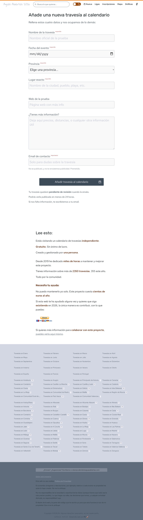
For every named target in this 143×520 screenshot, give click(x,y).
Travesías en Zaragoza (110, 451)
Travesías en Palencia (51, 439)
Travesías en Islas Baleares (113, 388)
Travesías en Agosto (109, 357)
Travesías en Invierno (21, 368)
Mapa (119, 4)
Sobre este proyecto (43, 477)
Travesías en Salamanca (111, 439)
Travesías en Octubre (51, 361)
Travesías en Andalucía (23, 380)
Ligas (97, 4)
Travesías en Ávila (50, 406)
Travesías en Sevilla (51, 443)
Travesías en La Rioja (22, 392)
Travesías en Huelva (81, 423)
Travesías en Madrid (110, 431)
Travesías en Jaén (21, 427)
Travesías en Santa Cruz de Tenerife (28, 447)
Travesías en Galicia (81, 388)
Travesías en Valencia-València (114, 447)
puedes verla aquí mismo (49, 334)
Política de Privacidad (63, 481)
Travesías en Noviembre (81, 361)
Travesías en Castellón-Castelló (56, 414)
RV (85, 517)
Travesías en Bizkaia (51, 451)
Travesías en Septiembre (23, 361)
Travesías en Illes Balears (112, 406)
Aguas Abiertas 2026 (17, 4)
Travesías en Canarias (111, 380)
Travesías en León (21, 431)
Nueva (89, 4)
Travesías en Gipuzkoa (52, 423)
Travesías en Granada (111, 418)
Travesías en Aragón (50, 380)
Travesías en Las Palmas (112, 427)
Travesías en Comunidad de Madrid (57, 392)
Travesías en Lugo (80, 431)
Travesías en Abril (108, 353)
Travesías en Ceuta (21, 388)
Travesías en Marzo (80, 353)
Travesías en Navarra (110, 435)
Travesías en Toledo (80, 447)
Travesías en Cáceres (81, 410)
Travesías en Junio (50, 357)
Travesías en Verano (80, 368)
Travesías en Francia (50, 374)
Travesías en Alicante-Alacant (85, 402)
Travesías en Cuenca (51, 418)
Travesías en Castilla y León (84, 384)
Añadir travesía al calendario (71, 182)
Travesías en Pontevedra (83, 439)
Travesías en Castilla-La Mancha (56, 384)
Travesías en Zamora (81, 451)
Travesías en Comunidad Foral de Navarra (30, 396)
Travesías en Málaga (22, 435)
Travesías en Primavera (51, 368)
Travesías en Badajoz (81, 406)
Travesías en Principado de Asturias (87, 380)
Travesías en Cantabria (23, 384)
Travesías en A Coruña (52, 427)
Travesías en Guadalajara (23, 423)
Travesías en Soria (79, 443)
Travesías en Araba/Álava (24, 402)
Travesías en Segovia (22, 443)
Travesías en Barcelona (23, 410)
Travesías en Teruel (50, 447)
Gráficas (129, 4)
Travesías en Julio (79, 357)
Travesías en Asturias (23, 406)
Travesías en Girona (81, 418)
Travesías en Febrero (51, 353)
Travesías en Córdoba (23, 418)
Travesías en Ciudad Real (112, 414)
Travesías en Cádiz (110, 410)
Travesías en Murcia (81, 435)
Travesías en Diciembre (110, 361)
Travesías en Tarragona (112, 443)
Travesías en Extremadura (53, 388)
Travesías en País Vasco (53, 396)
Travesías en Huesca (109, 423)
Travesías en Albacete (51, 402)
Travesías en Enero (21, 353)
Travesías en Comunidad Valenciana (87, 396)
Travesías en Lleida (51, 431)
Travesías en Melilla (81, 392)
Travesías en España (21, 374)
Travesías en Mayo (20, 357)
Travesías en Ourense (22, 439)
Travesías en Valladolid (22, 451)
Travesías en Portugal (81, 374)
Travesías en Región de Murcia (114, 392)
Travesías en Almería (110, 402)
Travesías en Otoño (109, 368)
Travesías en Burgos (50, 410)
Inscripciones (108, 4)
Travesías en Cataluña (111, 384)
